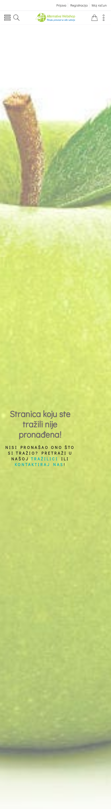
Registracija (79, 5)
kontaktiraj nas (39, 464)
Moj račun (99, 5)
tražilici (44, 458)
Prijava (61, 5)
